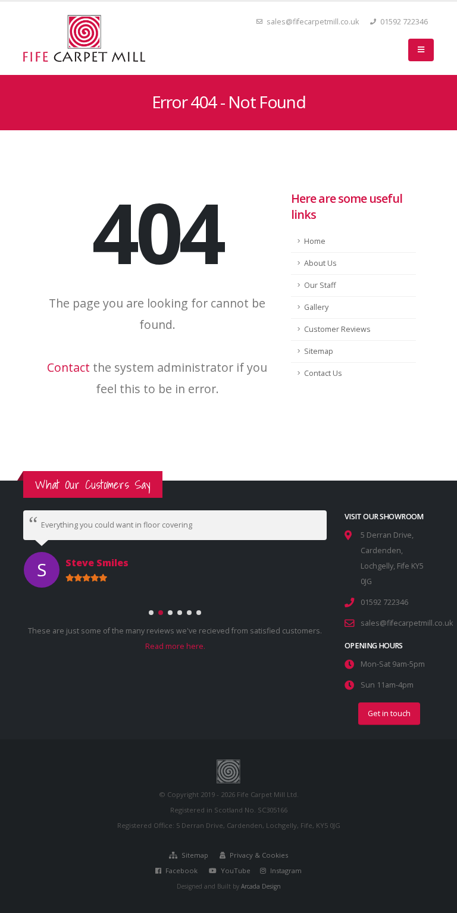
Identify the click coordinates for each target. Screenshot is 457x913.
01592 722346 (403, 22)
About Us (320, 263)
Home (314, 241)
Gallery (316, 307)
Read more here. (175, 643)
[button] (151, 609)
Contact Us (323, 373)
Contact (68, 367)
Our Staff (320, 285)
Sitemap (318, 351)
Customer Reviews (337, 329)
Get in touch (389, 713)
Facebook (181, 870)
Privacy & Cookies (258, 855)
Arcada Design (261, 886)
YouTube (235, 870)
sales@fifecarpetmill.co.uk (313, 22)
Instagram (285, 870)
